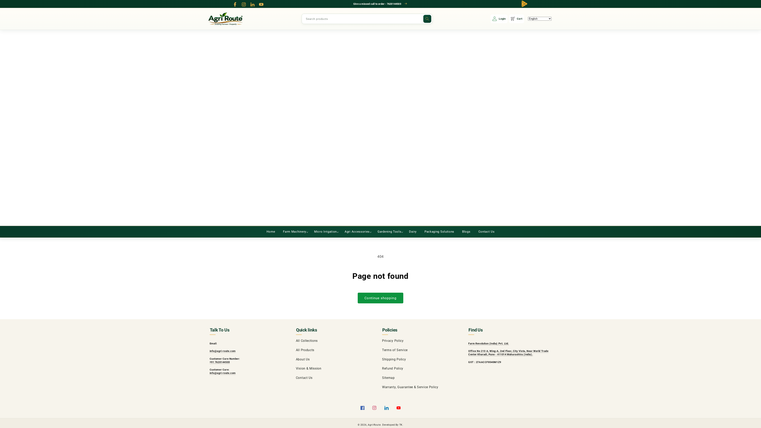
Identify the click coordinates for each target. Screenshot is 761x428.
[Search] (427, 19)
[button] (294, 231)
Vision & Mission (308, 368)
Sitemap (388, 378)
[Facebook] (235, 4)
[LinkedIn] (252, 4)
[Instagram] (244, 4)
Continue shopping (380, 298)
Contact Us (304, 378)
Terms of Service (395, 350)
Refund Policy (392, 368)
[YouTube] (261, 4)
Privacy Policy (393, 341)
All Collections (307, 341)
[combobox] (367, 19)
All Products (305, 350)
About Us (303, 359)
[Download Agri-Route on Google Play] (524, 4)
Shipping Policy (394, 359)
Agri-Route (374, 424)
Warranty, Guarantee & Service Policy (410, 387)
